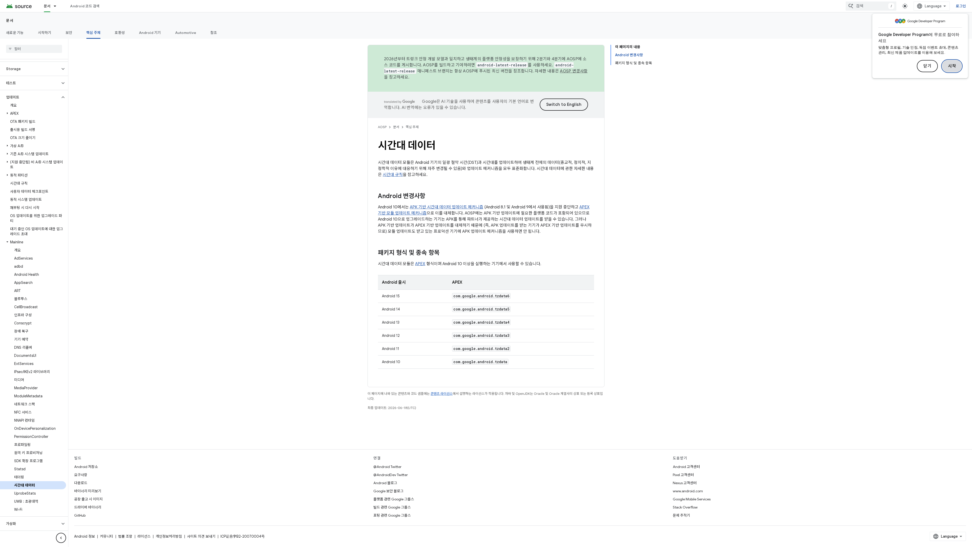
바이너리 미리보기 (87, 491)
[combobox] (871, 6)
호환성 (120, 32)
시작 (952, 66)
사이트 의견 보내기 (201, 536)
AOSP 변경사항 (574, 71)
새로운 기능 (15, 32)
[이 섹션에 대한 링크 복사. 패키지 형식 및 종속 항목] (445, 253)
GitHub (80, 515)
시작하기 (44, 32)
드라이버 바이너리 (87, 507)
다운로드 (80, 483)
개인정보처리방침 (169, 536)
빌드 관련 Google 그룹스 (392, 507)
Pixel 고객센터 (683, 475)
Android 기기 (150, 32)
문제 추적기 (681, 515)
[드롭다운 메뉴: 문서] (57, 6)
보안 (69, 32)
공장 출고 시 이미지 (88, 499)
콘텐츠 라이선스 (442, 394)
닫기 (927, 66)
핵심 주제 (93, 32)
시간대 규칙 (393, 174)
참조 (213, 32)
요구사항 (80, 475)
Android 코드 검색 (84, 6)
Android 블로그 (385, 483)
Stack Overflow (685, 507)
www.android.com (688, 491)
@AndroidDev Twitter (390, 475)
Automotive (185, 32)
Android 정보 (84, 536)
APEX (420, 263)
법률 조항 (125, 536)
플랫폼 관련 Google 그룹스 (393, 499)
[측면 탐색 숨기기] (61, 538)
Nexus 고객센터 (685, 483)
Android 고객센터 (686, 466)
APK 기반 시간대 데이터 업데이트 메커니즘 (446, 207)
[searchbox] (34, 49)
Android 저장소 (86, 466)
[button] (30, 69)
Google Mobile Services (692, 499)
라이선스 (144, 536)
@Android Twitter (387, 466)
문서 (47, 6)
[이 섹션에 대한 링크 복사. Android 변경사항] (430, 196)
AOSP (382, 127)
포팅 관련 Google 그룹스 (392, 515)
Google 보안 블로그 (388, 491)
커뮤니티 (106, 536)
